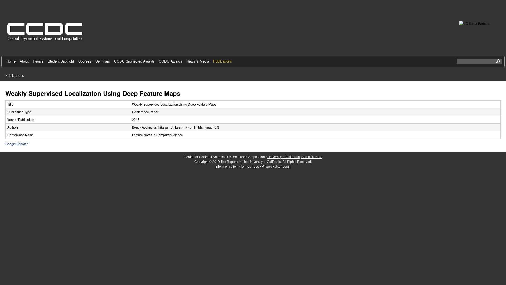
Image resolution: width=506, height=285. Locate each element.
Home (11, 61)
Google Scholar (16, 143)
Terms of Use (249, 166)
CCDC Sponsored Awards (134, 61)
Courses (84, 61)
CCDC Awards (170, 61)
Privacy (267, 166)
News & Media (197, 61)
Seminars (102, 61)
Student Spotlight (61, 61)
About (24, 61)
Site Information (226, 166)
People (38, 61)
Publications (222, 61)
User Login (283, 166)
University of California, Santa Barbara (294, 156)
